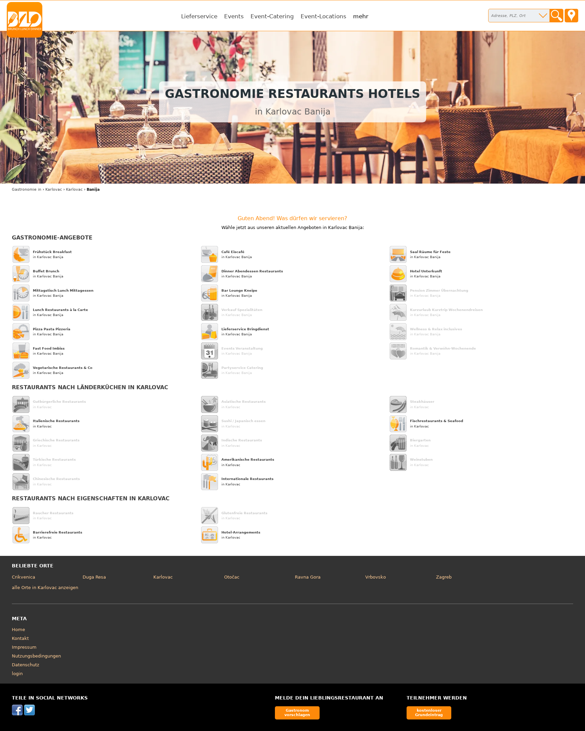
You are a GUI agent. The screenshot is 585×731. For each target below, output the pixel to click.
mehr (360, 16)
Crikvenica (23, 577)
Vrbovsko (375, 577)
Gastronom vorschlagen (297, 712)
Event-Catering (272, 16)
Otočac (231, 577)
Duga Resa (94, 577)
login (17, 673)
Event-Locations (323, 16)
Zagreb (444, 577)
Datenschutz (25, 664)
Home (18, 629)
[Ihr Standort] (571, 15)
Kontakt (20, 638)
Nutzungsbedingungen (36, 656)
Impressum (24, 647)
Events (234, 16)
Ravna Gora (308, 577)
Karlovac (163, 577)
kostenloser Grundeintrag (429, 712)
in (26, 189)
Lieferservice (199, 16)
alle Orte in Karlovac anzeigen (45, 587)
